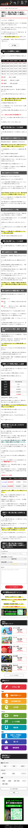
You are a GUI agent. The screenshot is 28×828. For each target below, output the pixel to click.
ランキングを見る (14, 675)
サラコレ (4, 486)
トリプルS (4, 482)
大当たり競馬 (16, 646)
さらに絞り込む (14, 788)
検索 (14, 792)
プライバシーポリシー (18, 825)
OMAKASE (15, 665)
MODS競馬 (15, 656)
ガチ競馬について (8, 825)
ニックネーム (4, 551)
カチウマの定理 (16, 628)
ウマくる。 (15, 637)
